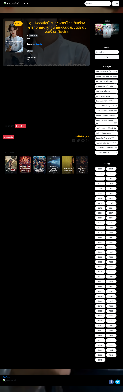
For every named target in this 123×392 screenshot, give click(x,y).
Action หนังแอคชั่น (106, 71)
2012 (100, 203)
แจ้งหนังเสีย (8, 137)
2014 (100, 198)
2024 (100, 173)
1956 (100, 340)
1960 (100, 330)
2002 (100, 227)
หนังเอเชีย (38, 44)
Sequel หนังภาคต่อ (105, 138)
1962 (100, 325)
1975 (111, 291)
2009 (111, 208)
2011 (111, 203)
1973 (111, 296)
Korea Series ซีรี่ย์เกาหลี (106, 115)
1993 (111, 247)
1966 (100, 315)
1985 (111, 266)
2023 (111, 173)
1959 (111, 330)
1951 (111, 350)
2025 (111, 169)
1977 (111, 286)
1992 (100, 252)
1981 (111, 276)
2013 (111, 198)
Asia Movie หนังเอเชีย (106, 86)
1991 (111, 252)
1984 (100, 271)
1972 (100, 301)
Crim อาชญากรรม (106, 96)
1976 (100, 291)
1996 (100, 242)
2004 (100, 222)
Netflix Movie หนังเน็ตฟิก (106, 122)
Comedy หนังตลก (106, 91)
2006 (100, 218)
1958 (100, 335)
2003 (111, 222)
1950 (100, 355)
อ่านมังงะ (6, 377)
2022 (100, 178)
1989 (111, 257)
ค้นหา (116, 3)
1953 (111, 345)
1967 (111, 311)
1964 (100, 320)
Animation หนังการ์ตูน (106, 81)
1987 (111, 262)
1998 (100, 237)
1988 (100, 262)
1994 (100, 247)
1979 (111, 281)
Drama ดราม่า (104, 101)
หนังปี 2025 (33, 35)
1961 (111, 325)
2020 (100, 183)
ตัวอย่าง (18, 23)
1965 (111, 315)
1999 (111, 232)
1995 (111, 242)
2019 (111, 183)
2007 (111, 213)
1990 (100, 257)
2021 (111, 178)
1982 (100, 276)
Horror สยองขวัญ (106, 105)
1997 (111, 237)
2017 (111, 188)
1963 (111, 320)
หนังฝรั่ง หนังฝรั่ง (106, 143)
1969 (111, 306)
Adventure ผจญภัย (106, 76)
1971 (111, 301)
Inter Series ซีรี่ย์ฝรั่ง (106, 110)
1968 (100, 311)
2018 (100, 188)
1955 (111, 340)
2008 (100, 213)
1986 (100, 266)
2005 (111, 218)
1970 (100, 306)
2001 (111, 227)
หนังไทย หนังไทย (106, 152)
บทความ (25, 3)
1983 (111, 271)
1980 (100, 281)
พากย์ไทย (21, 126)
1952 (100, 350)
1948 (100, 360)
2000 (100, 232)
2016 (100, 193)
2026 (100, 169)
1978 (100, 286)
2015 (111, 193)
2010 (100, 208)
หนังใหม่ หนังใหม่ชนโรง (106, 147)
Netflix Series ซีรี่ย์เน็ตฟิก (106, 128)
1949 (111, 355)
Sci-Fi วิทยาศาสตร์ (106, 133)
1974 (100, 296)
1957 (111, 335)
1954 (100, 345)
